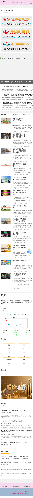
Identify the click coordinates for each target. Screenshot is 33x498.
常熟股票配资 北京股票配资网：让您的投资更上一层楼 (14, 442)
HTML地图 (24, 491)
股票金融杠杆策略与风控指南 (19, 275)
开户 (9, 363)
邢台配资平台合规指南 (19, 207)
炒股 (9, 356)
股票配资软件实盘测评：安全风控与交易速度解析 (19, 151)
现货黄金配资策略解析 (19, 261)
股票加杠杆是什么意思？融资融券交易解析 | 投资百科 (19, 136)
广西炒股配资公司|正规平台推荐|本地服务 (20, 178)
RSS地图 (19, 491)
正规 (9, 352)
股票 (9, 345)
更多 (29, 10)
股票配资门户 (20, 493)
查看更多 (16, 289)
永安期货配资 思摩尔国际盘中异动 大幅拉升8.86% (13, 421)
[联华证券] (3, 2)
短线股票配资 (9, 359)
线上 (24, 352)
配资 (24, 345)
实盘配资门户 (27, 486)
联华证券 (5, 486)
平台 (24, 348)
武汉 (24, 356)
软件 (24, 359)
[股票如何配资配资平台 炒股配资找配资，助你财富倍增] (16, 456)
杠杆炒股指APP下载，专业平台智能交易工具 (19, 121)
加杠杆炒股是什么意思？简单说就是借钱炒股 (19, 192)
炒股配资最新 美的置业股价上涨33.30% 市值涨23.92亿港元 (16, 469)
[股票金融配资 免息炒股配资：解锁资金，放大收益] (16, 70)
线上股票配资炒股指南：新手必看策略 (19, 220)
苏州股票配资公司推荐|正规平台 (19, 165)
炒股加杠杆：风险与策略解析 (19, 233)
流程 (24, 363)
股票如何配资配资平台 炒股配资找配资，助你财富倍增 (15, 458)
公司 (9, 348)
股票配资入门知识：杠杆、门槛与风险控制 (19, 247)
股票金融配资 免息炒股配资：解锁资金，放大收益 (16, 82)
